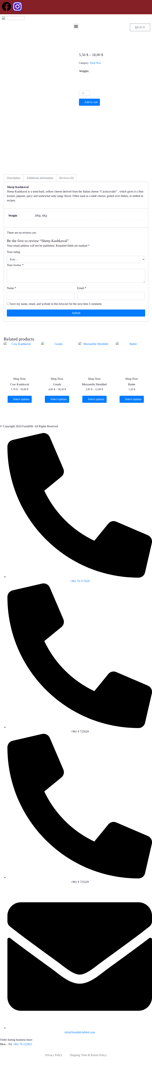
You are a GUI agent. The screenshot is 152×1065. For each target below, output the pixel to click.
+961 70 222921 (22, 1044)
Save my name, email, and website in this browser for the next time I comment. (56, 303)
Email (81, 288)
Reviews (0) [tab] (66, 178)
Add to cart (91, 102)
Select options (21, 399)
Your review (15, 265)
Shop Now (95, 63)
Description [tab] (13, 178)
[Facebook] (6, 6)
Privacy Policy (53, 1055)
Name (11, 288)
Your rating (13, 252)
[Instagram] (17, 6)
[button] (76, 26)
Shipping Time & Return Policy (88, 1055)
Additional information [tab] (40, 178)
